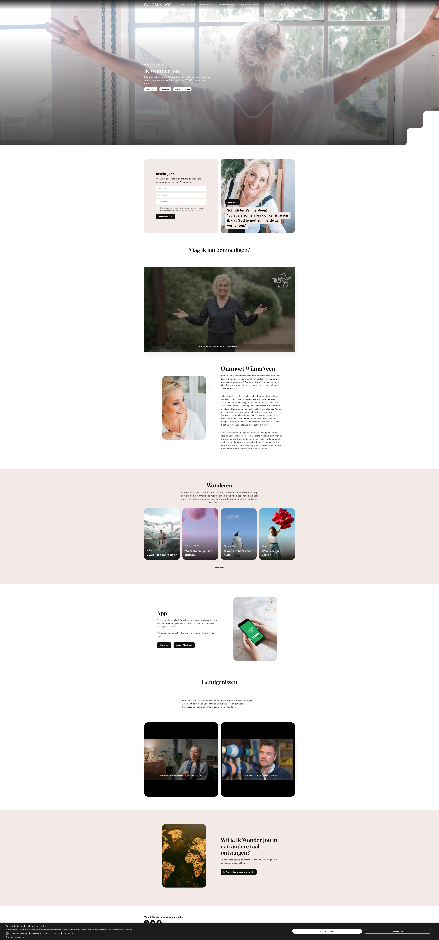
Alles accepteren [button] (327, 931)
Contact (270, 4)
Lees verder (128, 930)
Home (146, 64)
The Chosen (206, 4)
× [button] (436, 925)
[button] (69, 937)
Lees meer (219, 567)
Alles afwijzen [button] (397, 931)
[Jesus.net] (157, 4)
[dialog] (219, 931)
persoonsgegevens (167, 210)
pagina (237, 859)
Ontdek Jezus (186, 4)
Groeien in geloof (250, 4)
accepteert (235, 347)
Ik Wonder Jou (226, 4)
